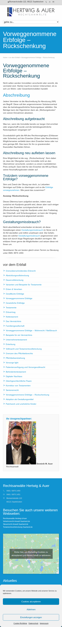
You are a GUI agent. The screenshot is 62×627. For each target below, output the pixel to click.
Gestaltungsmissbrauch (32, 230)
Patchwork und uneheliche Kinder (21, 404)
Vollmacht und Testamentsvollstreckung (24, 349)
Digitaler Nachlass (14, 376)
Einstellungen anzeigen (31, 617)
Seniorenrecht (12, 390)
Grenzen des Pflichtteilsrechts (19, 353)
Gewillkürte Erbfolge (15, 294)
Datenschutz (33, 623)
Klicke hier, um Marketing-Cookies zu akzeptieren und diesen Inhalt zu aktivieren (31, 553)
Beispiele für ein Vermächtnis (19, 335)
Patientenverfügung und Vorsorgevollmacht (25, 367)
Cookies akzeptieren (31, 601)
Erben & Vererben (14, 289)
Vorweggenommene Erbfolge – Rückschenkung (27, 395)
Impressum (44, 623)
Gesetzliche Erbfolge (15, 303)
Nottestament (12, 317)
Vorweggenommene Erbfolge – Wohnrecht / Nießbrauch (31, 330)
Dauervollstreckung (14, 280)
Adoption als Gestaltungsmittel (19, 399)
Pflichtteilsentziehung (15, 358)
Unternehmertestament (16, 340)
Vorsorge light (12, 362)
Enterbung (10, 344)
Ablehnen (31, 609)
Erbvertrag (10, 312)
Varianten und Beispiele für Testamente (24, 284)
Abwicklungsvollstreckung (17, 275)
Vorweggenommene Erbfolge (19, 298)
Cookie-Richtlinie (20, 623)
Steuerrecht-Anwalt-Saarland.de (15, 524)
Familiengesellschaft (15, 326)
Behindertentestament (16, 372)
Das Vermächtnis (13, 321)
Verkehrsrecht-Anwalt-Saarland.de (16, 521)
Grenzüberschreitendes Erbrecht (21, 271)
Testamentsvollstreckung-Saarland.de (18, 527)
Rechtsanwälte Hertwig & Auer (15, 518)
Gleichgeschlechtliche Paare (19, 381)
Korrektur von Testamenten (18, 385)
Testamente (11, 307)
